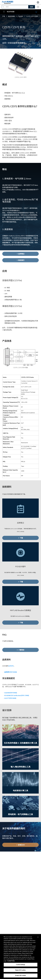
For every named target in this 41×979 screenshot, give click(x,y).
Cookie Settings (20, 964)
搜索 (31, 7)
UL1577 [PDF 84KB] (10, 698)
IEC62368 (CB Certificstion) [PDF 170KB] (16, 695)
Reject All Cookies (20, 970)
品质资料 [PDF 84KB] (10, 672)
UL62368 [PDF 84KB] (10, 692)
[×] (38, 937)
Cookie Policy (11, 961)
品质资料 (11, 666)
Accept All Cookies (20, 975)
